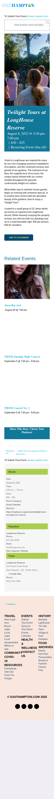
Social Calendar (13, 504)
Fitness (42, 667)
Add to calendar (19, 237)
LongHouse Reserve (15, 563)
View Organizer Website (17, 551)
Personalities (45, 657)
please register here (37, 16)
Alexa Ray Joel (12, 305)
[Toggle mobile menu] (51, 5)
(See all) (40, 147)
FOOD (42, 643)
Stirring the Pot (10, 452)
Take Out (8, 672)
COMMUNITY (13, 652)
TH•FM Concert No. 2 (16, 408)
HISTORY (44, 616)
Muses (41, 650)
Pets (40, 670)
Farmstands (10, 668)
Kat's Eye (43, 654)
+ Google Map (14, 574)
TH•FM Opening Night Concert (22, 356)
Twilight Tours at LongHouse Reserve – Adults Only (32, 452)
